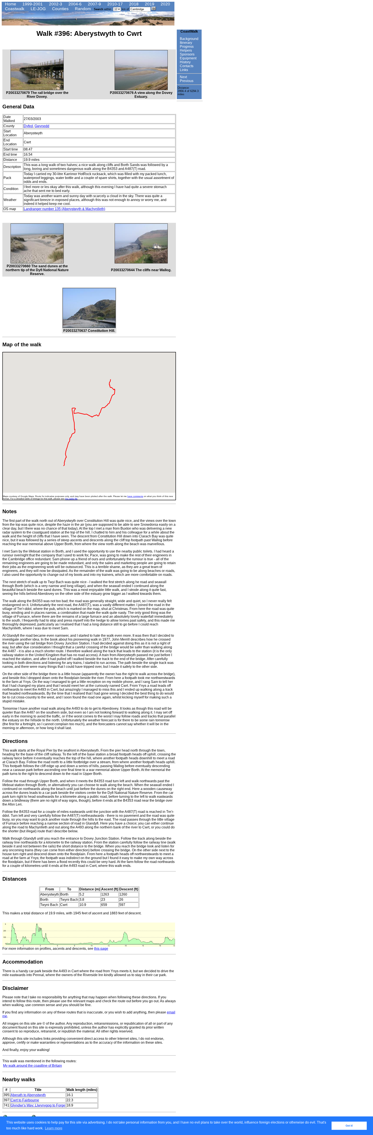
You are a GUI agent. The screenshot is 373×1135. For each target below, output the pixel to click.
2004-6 (74, 4)
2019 (149, 4)
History (185, 62)
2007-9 (94, 4)
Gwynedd (42, 126)
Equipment (187, 58)
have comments (135, 496)
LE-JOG (38, 8)
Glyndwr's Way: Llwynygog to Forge (38, 1105)
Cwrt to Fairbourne (25, 1100)
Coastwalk (14, 8)
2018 (133, 4)
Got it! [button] (349, 1125)
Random (82, 8)
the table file (71, 498)
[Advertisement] (190, 168)
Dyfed (28, 126)
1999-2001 (32, 4)
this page (101, 948)
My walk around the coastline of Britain (32, 1065)
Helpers (185, 50)
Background (188, 39)
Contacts (186, 66)
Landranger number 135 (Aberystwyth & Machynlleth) (64, 209)
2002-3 (55, 4)
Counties (60, 8)
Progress (186, 46)
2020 (165, 4)
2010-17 (114, 4)
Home (10, 4)
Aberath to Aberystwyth (28, 1095)
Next (183, 77)
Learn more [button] (53, 1128)
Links (183, 70)
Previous (186, 81)
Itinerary (185, 42)
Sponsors (186, 54)
